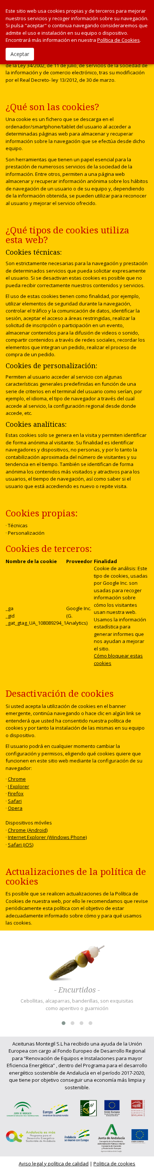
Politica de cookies (114, 1163)
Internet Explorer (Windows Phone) (47, 837)
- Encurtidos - (77, 990)
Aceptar (19, 54)
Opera (15, 808)
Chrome (17, 779)
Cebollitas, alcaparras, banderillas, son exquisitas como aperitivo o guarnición (77, 1004)
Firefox (16, 793)
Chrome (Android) (27, 830)
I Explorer (18, 786)
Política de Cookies (118, 40)
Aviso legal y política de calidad (54, 1163)
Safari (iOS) (20, 844)
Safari (15, 801)
